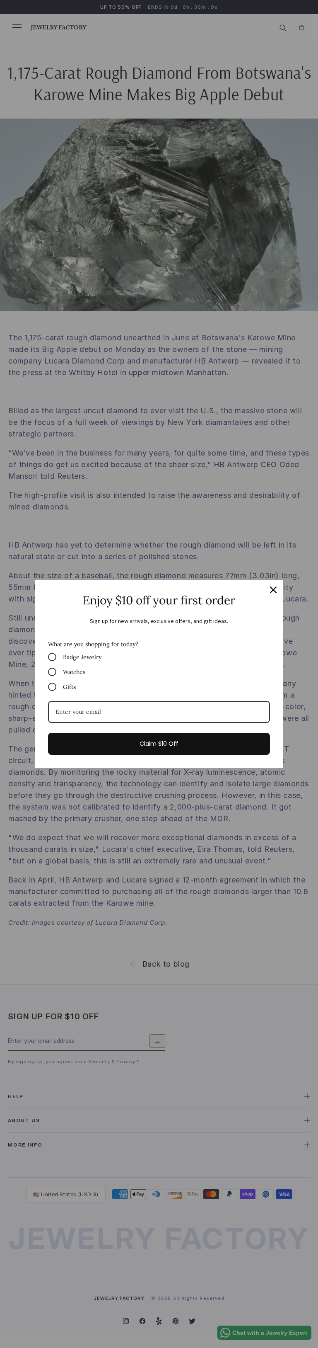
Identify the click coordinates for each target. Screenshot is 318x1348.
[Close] (273, 590)
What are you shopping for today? (93, 644)
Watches (74, 672)
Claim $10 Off (159, 743)
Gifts (69, 687)
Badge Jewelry (82, 657)
